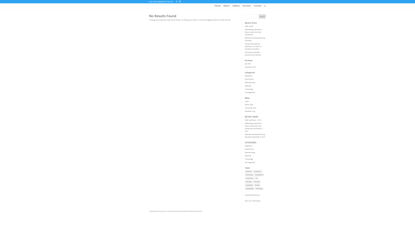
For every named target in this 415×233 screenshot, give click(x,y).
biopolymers (259, 175)
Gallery (236, 6)
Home (217, 6)
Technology (249, 89)
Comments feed (250, 108)
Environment (249, 79)
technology (259, 189)
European (257, 182)
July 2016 (248, 64)
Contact (258, 6)
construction (249, 178)
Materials (248, 86)
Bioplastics (248, 76)
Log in (247, 101)
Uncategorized (250, 92)
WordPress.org (250, 111)
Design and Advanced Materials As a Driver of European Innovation (253, 46)
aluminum (249, 171)
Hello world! (249, 26)
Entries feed (249, 105)
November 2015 (250, 67)
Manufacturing (250, 82)
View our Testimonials (252, 201)
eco (256, 178)
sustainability (250, 189)
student (257, 185)
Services (247, 6)
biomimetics (249, 175)
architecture (257, 171)
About (226, 6)
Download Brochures (252, 195)
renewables (249, 185)
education (249, 182)
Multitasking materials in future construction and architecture (253, 32)
